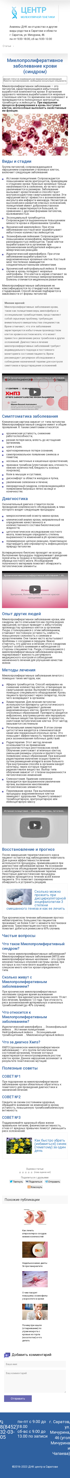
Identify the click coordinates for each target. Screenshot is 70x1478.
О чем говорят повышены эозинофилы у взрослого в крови (35, 1295)
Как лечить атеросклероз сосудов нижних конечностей (34, 1233)
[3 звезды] (26, 1172)
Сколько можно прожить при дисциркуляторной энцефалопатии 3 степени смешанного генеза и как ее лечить (36, 900)
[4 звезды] (29, 1172)
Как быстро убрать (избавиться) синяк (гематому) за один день (50, 1145)
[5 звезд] (32, 1172)
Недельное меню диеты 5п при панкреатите (34, 1264)
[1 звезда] (20, 1172)
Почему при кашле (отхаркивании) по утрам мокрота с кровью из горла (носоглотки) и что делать (32, 1333)
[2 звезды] (23, 1172)
